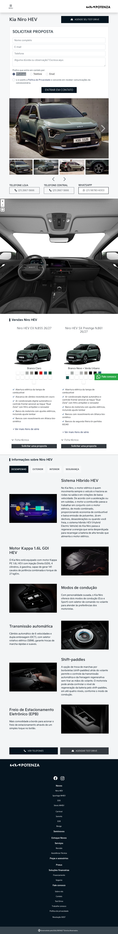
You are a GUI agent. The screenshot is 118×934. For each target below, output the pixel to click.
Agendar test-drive (86, 751)
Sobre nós (59, 891)
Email (52, 74)
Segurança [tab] (72, 469)
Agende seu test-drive (86, 19)
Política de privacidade (59, 911)
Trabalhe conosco (59, 906)
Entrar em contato (59, 90)
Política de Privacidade (39, 80)
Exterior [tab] (38, 469)
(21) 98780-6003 (95, 190)
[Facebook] (55, 778)
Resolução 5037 (59, 917)
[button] (15, 128)
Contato (59, 896)
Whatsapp (21, 74)
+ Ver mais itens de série (26, 429)
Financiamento (59, 875)
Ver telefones (35, 751)
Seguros (59, 880)
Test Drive (59, 901)
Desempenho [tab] (18, 469)
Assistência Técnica (59, 853)
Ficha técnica (22, 440)
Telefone (38, 74)
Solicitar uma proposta (34, 446)
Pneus (59, 865)
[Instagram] (62, 778)
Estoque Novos (59, 838)
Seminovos (59, 831)
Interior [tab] (54, 469)
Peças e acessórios (59, 858)
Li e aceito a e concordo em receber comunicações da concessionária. (53, 81)
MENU (11, 8)
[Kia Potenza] (98, 6)
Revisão (59, 848)
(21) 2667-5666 (26, 190)
